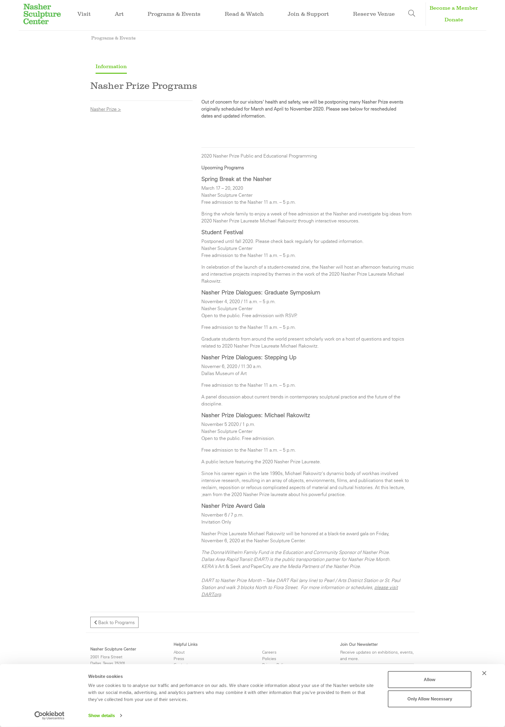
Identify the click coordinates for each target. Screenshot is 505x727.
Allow (429, 679)
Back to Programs (116, 622)
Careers (269, 652)
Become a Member (454, 8)
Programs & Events (113, 38)
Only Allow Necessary (429, 698)
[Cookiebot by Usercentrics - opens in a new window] (49, 715)
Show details (101, 715)
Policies (269, 658)
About (179, 652)
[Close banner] (484, 673)
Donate (454, 20)
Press (179, 658)
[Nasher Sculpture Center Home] (42, 13)
